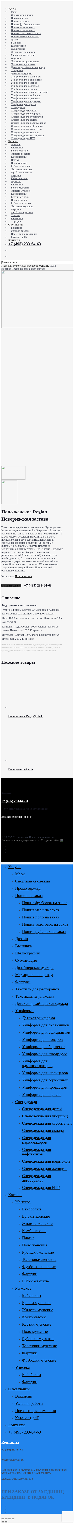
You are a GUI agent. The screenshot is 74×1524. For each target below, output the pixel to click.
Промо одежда (28, 888)
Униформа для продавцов (45, 1087)
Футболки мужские (39, 1360)
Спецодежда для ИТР (41, 1187)
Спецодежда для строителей (47, 1123)
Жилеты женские (37, 1223)
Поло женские (40, 265)
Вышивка (23, 946)
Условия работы (29, 1403)
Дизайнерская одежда (34, 967)
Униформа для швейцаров (45, 1073)
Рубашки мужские (38, 1338)
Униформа (24, 1010)
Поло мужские (35, 1331)
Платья (28, 1238)
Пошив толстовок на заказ (45, 924)
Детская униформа (38, 1018)
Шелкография (27, 953)
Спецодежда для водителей (46, 1161)
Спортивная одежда (32, 881)
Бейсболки (31, 1209)
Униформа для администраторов (37, 1063)
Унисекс (22, 1367)
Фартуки (22, 982)
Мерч (20, 874)
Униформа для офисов (41, 1094)
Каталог (16, 265)
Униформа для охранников (45, 1025)
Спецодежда (26, 1101)
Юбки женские (35, 1281)
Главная (6, 265)
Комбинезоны (34, 1230)
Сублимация (26, 960)
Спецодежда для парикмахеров (36, 1139)
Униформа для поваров (42, 1039)
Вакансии (23, 1396)
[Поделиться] (6, 1518)
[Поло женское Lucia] (40, 760)
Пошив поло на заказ (40, 917)
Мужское (23, 1288)
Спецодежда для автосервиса (36, 1177)
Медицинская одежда (34, 974)
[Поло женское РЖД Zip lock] (40, 707)
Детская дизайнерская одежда (41, 1003)
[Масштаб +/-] (13, 1518)
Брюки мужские (36, 1302)
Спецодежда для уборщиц (45, 1116)
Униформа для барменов (43, 1046)
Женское (26, 265)
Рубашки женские (38, 1252)
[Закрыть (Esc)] (2, 1518)
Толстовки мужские (39, 1346)
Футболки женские (39, 1266)
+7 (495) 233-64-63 (38, 585)
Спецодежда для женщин (44, 1168)
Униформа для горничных (45, 1080)
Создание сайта (50, 840)
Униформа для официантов (46, 1032)
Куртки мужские (36, 1324)
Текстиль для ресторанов (37, 989)
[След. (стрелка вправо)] (6, 1521)
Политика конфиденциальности (20, 840)
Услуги (14, 866)
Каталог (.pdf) (27, 1418)
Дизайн (21, 938)
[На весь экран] (9, 1518)
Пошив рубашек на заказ (44, 931)
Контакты (16, 1425)
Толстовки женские (39, 1259)
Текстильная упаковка (34, 996)
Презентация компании (35, 1410)
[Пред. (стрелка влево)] (2, 1521)
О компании (19, 1389)
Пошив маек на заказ (40, 910)
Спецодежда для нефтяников (36, 1151)
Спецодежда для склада (43, 1130)
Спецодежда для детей (42, 1109)
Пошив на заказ (29, 895)
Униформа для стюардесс (44, 1054)
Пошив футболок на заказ (44, 902)
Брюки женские (36, 1216)
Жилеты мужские (37, 1310)
